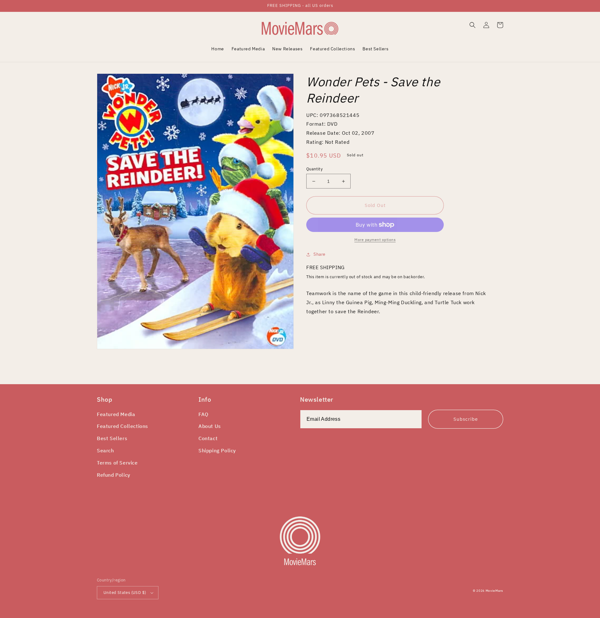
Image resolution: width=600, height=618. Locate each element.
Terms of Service (117, 463)
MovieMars (494, 591)
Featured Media (116, 414)
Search (105, 450)
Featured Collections (122, 426)
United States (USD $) (124, 592)
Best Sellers (112, 438)
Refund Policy (113, 475)
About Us (209, 426)
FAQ (203, 414)
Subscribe (465, 419)
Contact (208, 438)
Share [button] (319, 254)
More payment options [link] (375, 239)
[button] (472, 25)
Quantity (314, 169)
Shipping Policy (217, 450)
